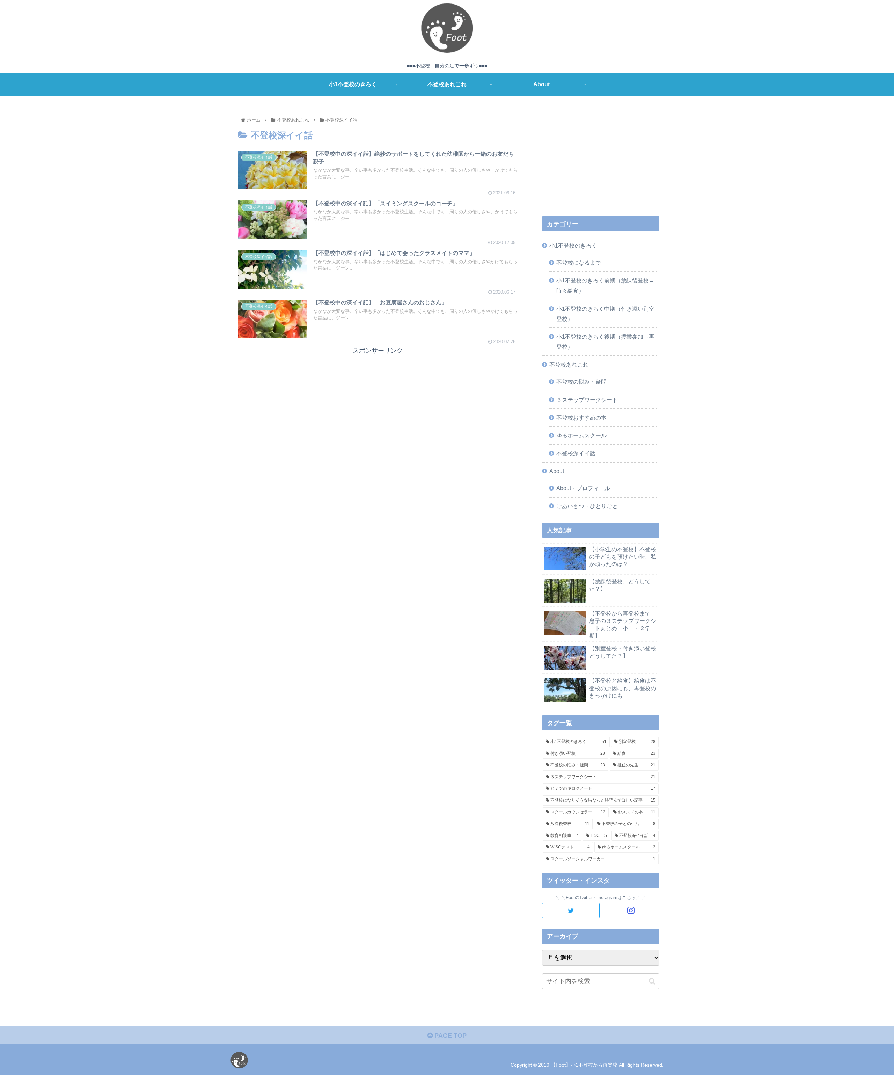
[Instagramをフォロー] (630, 910)
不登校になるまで (578, 262)
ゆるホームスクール (581, 435)
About (556, 471)
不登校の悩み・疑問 (581, 381)
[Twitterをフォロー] (571, 910)
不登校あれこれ (568, 364)
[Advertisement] (378, 405)
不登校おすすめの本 (581, 417)
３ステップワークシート (587, 400)
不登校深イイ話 (575, 453)
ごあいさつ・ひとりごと (587, 506)
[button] (652, 981)
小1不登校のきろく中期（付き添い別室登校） (605, 313)
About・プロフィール (583, 488)
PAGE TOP (450, 1035)
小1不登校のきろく (573, 245)
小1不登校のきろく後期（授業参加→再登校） (605, 341)
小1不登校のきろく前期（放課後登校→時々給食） (605, 285)
